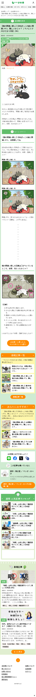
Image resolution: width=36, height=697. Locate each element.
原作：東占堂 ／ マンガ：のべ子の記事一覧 (17, 485)
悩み (18, 644)
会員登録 (28, 669)
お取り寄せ (10, 7)
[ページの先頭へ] (18, 660)
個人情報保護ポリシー (9, 677)
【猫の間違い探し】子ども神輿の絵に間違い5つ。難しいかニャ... (22, 444)
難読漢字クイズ (24, 605)
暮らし (3, 7)
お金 (30, 7)
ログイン (28, 671)
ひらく (23, 131)
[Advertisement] (18, 554)
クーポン (17, 7)
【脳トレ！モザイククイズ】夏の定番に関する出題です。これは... (22, 434)
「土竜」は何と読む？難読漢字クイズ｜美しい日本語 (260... (22, 506)
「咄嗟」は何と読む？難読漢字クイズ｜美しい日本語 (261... (22, 545)
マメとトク (10, 68)
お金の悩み (11, 644)
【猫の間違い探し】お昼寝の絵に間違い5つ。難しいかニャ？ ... (22, 424)
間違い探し (5, 41)
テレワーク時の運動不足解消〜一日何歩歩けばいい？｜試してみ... (22, 535)
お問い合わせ (6, 671)
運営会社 (5, 679)
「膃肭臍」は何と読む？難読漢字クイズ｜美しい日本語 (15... (22, 525)
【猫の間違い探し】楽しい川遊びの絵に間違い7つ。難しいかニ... (22, 378)
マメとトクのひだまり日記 (20, 38)
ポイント (24, 7)
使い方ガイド (6, 669)
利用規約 (5, 674)
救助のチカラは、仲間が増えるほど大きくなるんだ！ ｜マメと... (22, 368)
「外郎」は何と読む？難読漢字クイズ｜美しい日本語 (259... (22, 516)
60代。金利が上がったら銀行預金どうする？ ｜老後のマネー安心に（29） (16, 625)
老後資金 (6, 646)
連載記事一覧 (18, 397)
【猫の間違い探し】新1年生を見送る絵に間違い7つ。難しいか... (21, 388)
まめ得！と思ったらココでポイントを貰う (18, 343)
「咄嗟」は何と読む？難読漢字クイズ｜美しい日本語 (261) (17, 587)
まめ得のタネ (15, 11)
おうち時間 (5, 38)
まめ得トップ (5, 11)
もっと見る (18, 652)
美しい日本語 (13, 605)
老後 (29, 644)
